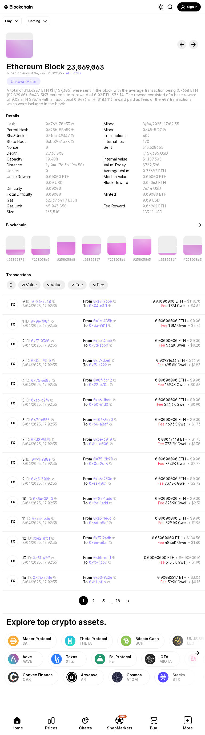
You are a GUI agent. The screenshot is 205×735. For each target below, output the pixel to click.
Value (31, 285)
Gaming (34, 21)
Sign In (192, 7)
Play (8, 21)
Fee (79, 285)
